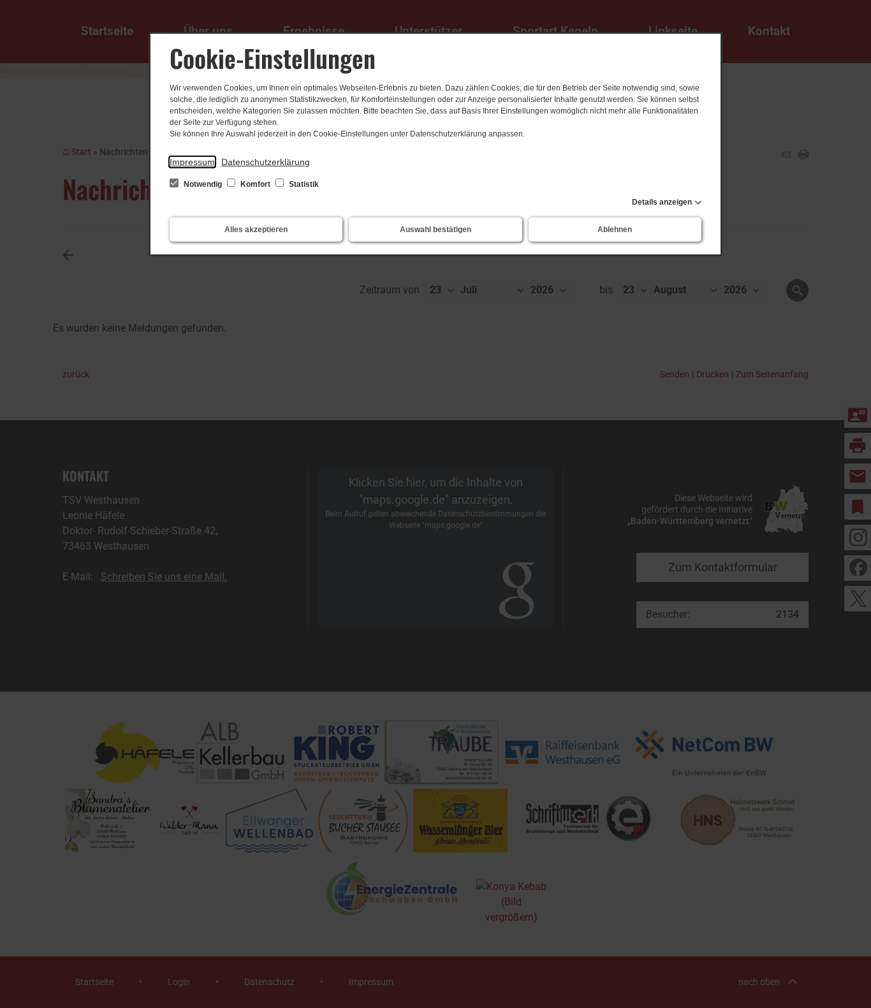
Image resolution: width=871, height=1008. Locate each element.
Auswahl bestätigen (435, 229)
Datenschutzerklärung (265, 162)
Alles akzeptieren (256, 229)
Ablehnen (614, 229)
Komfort (255, 184)
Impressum (192, 162)
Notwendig (203, 184)
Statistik (303, 184)
